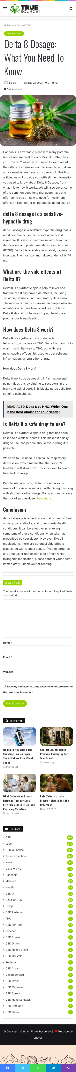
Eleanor (13, 82)
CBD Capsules (14, 987)
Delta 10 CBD (13, 899)
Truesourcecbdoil (16, 856)
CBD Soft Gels (14, 1005)
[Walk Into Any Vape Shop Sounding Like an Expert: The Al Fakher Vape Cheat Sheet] (19, 736)
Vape (8, 843)
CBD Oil (10, 893)
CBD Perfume (14, 912)
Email (7, 657)
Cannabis (11, 874)
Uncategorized (14, 974)
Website (8, 671)
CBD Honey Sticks (16, 949)
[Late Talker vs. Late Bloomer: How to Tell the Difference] (56, 783)
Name (7, 642)
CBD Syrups (13, 993)
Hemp (9, 906)
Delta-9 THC (24, 25)
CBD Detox (12, 1012)
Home (10, 25)
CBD (8, 837)
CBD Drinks (12, 943)
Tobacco (10, 931)
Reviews (10, 962)
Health (9, 887)
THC (8, 918)
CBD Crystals (13, 956)
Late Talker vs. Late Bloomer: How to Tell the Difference (54, 800)
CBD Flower (12, 937)
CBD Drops (12, 980)
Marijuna (10, 881)
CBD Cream (12, 968)
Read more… (45, 498)
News (8, 862)
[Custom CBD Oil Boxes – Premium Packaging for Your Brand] (56, 736)
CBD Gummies (14, 849)
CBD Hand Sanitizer (17, 999)
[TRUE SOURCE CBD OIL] (25, 8)
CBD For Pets (13, 924)
